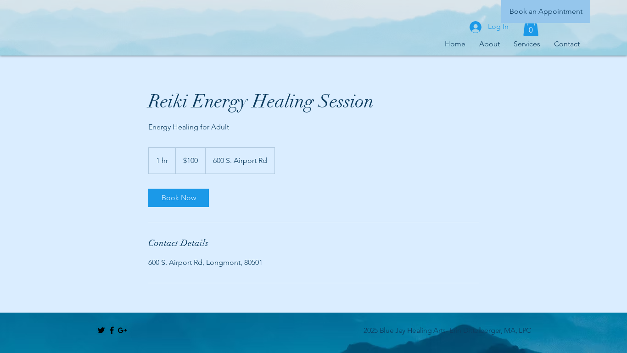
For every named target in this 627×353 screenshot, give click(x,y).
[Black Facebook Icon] (112, 330)
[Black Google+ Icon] (122, 330)
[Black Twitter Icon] (101, 330)
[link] (178, 198)
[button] (531, 26)
